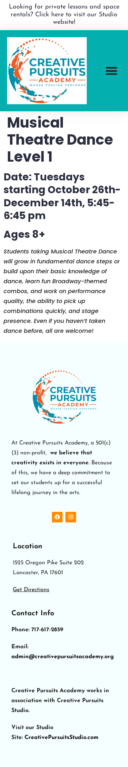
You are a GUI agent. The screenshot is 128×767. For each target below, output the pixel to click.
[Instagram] (70, 517)
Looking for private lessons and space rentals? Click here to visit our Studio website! (64, 15)
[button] (111, 70)
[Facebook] (57, 517)
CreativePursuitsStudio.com (61, 737)
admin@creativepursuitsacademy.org (62, 657)
